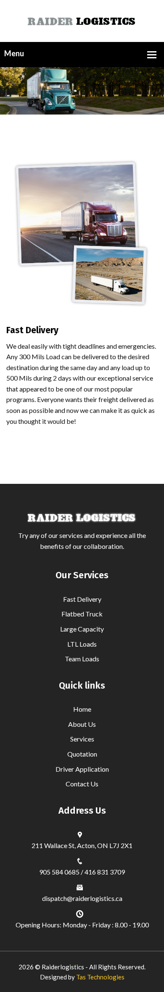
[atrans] (82, 20)
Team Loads (82, 659)
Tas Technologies (100, 977)
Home (82, 709)
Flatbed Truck (82, 614)
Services (82, 739)
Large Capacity (82, 629)
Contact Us (82, 784)
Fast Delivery (82, 599)
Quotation (82, 754)
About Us (82, 724)
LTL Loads (82, 644)
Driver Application (82, 769)
